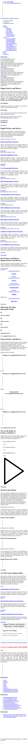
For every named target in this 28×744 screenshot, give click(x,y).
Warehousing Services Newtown (10, 589)
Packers (14, 274)
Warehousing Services (11, 50)
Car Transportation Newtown (10, 698)
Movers (14, 280)
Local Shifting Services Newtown (11, 706)
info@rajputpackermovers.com (14, 3)
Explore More (4, 67)
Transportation (14, 287)
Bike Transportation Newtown (10, 700)
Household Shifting (10, 40)
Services (5, 682)
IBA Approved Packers (11, 46)
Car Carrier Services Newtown (10, 709)
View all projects (4, 268)
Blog (4, 53)
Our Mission (9, 29)
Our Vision (8, 31)
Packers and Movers (11, 38)
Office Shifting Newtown (9, 702)
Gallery (5, 51)
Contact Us (6, 54)
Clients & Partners (10, 34)
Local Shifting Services (11, 49)
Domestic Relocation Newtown (10, 691)
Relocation (14, 301)
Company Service (10, 36)
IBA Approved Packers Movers (10, 703)
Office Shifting (9, 45)
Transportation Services (11, 43)
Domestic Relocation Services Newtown (12, 601)
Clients (5, 686)
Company (5, 27)
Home (4, 25)
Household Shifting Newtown (10, 697)
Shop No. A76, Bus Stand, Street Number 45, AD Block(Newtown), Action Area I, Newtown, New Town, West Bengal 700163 (14, 716)
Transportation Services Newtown (11, 701)
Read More (3, 151)
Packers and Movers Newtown (10, 689)
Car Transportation (10, 41)
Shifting (14, 294)
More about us (4, 116)
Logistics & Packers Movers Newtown (12, 705)
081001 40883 (10, 1)
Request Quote (4, 56)
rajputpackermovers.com (14, 271)
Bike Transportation (10, 42)
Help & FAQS (9, 32)
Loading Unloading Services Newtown (12, 614)
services (5, 37)
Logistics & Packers (10, 47)
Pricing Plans (9, 33)
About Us (8, 28)
